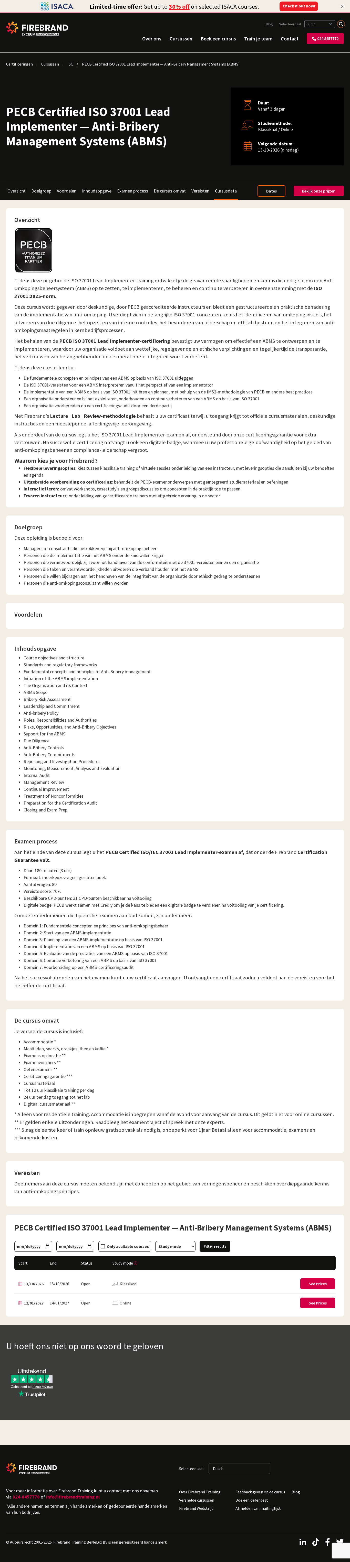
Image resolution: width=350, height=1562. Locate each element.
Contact (289, 38)
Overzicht (16, 191)
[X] (340, 1542)
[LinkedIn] (303, 1542)
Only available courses (128, 1246)
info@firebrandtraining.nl (73, 1497)
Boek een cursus (218, 38)
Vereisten (200, 191)
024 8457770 (327, 38)
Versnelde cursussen (196, 1500)
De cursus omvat (170, 191)
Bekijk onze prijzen (318, 191)
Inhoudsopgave (96, 191)
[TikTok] (315, 1542)
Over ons (151, 38)
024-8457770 (26, 1497)
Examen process (132, 191)
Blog (269, 24)
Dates (271, 191)
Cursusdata (226, 191)
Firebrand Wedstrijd (196, 1508)
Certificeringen (19, 64)
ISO (70, 64)
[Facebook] (327, 1542)
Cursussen (181, 38)
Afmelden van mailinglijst (258, 1508)
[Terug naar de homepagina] (37, 29)
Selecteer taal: (290, 24)
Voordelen (66, 191)
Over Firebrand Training (200, 1491)
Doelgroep (41, 191)
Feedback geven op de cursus (260, 1491)
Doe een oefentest (251, 1500)
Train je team (258, 38)
